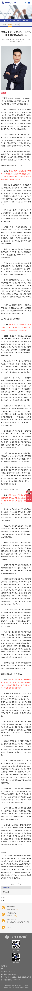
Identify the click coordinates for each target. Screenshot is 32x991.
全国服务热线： (12, 980)
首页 (14, 20)
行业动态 (16, 24)
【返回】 (18, 884)
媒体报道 (25, 20)
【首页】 (13, 884)
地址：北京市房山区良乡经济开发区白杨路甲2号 (17, 977)
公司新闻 (4, 24)
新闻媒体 (19, 20)
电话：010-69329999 (9, 971)
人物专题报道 (6, 887)
